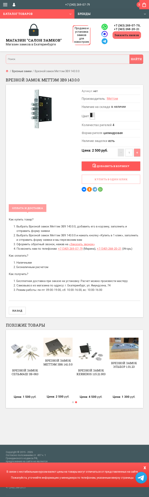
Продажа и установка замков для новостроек (81, 35)
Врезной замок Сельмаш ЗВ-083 (25, 372)
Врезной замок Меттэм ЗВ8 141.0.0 (58, 362)
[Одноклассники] (89, 189)
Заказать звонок (126, 35)
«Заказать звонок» (82, 244)
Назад (17, 310)
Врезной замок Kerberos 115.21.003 (91, 372)
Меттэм (112, 98)
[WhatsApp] (100, 189)
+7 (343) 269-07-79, (127, 25)
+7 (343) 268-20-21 (126, 29)
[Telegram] (95, 189)
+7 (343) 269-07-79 (77, 4)
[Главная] (7, 71)
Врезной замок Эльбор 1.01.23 (124, 365)
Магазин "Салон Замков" (34, 40)
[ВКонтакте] (84, 189)
